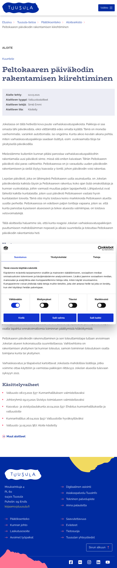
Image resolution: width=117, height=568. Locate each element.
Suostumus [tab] (20, 257)
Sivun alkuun (97, 547)
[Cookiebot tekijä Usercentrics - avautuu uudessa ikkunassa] (100, 248)
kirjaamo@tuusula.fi (17, 506)
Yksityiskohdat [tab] (58, 257)
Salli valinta (58, 317)
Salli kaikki (95, 317)
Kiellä (21, 317)
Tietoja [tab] (96, 257)
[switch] (44, 305)
